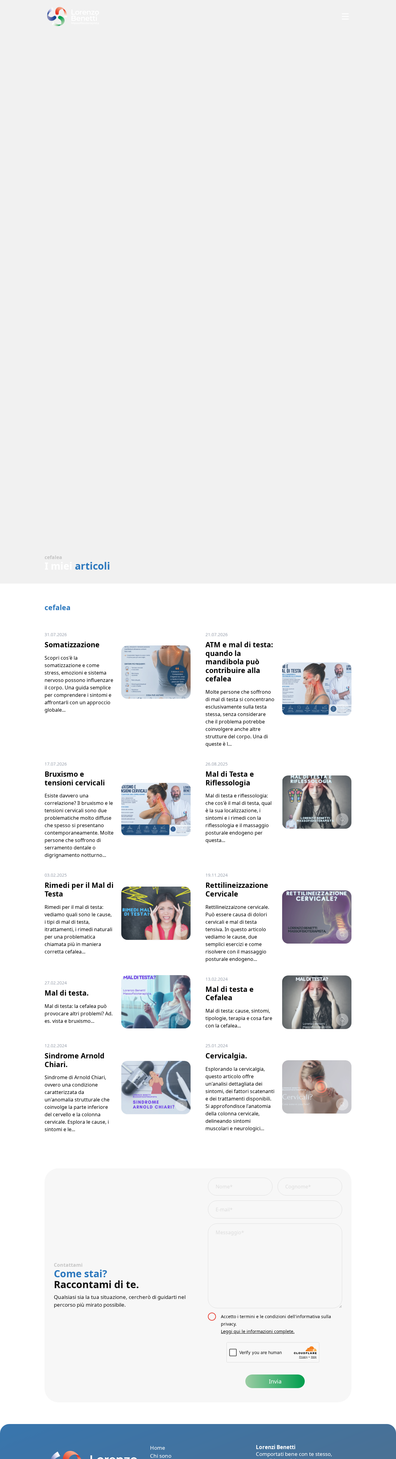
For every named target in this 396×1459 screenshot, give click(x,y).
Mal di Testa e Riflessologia (229, 778)
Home (157, 1447)
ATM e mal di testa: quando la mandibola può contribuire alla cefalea (239, 662)
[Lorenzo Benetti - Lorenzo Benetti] (72, 16)
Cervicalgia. (226, 1056)
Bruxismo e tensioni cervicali (75, 778)
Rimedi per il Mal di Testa (79, 889)
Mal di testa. (67, 993)
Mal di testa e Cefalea (229, 993)
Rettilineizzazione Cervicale (236, 889)
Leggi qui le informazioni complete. (258, 1331)
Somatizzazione (72, 644)
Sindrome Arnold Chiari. (75, 1060)
